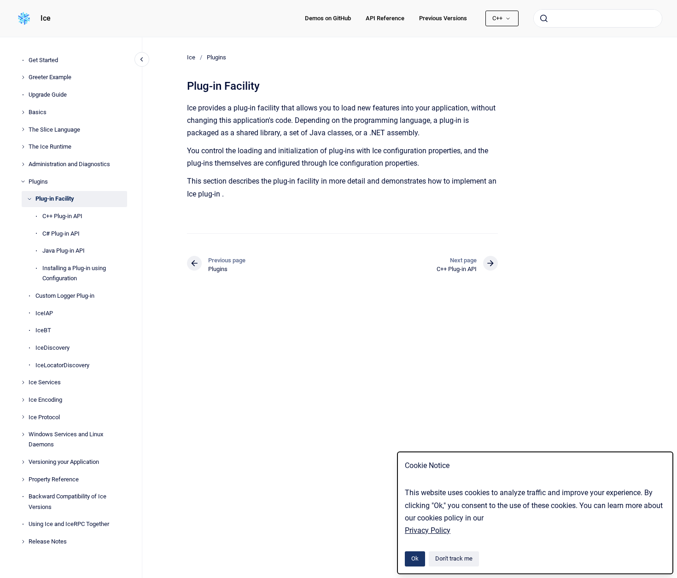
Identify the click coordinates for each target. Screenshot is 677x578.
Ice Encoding (45, 399)
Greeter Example (50, 77)
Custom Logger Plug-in (64, 295)
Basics (38, 112)
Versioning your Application (64, 461)
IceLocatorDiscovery (62, 365)
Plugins (38, 181)
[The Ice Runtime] (23, 146)
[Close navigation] (141, 59)
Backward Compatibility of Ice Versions (67, 501)
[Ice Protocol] (23, 417)
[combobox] (598, 18)
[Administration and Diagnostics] (23, 164)
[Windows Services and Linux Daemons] (23, 434)
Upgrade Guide (48, 94)
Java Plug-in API (63, 250)
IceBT (43, 330)
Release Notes (48, 541)
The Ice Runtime (50, 146)
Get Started (43, 60)
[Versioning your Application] (23, 462)
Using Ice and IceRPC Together (69, 523)
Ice (46, 18)
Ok (415, 558)
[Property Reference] (23, 479)
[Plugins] (23, 181)
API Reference (385, 18)
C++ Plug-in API (62, 216)
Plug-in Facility (54, 198)
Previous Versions (443, 18)
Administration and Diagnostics (69, 164)
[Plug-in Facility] (29, 198)
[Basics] (23, 112)
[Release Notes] (23, 541)
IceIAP (44, 313)
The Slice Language (54, 129)
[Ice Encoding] (23, 400)
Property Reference (54, 479)
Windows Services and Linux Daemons (66, 439)
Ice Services (45, 382)
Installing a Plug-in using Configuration (74, 273)
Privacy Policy (427, 530)
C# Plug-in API (61, 233)
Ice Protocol (44, 417)
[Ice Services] (23, 382)
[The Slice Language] (23, 129)
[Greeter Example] (23, 77)
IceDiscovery (52, 347)
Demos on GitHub (328, 18)
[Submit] (544, 18)
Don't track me (454, 558)
